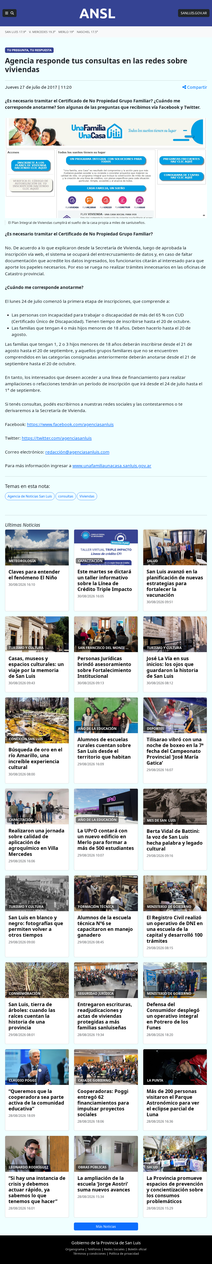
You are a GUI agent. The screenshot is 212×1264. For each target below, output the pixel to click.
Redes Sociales (114, 1249)
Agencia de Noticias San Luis (30, 496)
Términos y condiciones (89, 1254)
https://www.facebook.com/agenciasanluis (70, 424)
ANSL (97, 13)
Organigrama (74, 1249)
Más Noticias (106, 1226)
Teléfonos (94, 1249)
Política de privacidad (124, 1254)
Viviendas (87, 496)
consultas (65, 496)
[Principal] (9, 13)
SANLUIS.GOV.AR (194, 13)
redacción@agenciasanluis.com (77, 452)
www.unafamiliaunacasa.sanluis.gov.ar (111, 465)
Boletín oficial (137, 1249)
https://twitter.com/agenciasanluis (57, 438)
